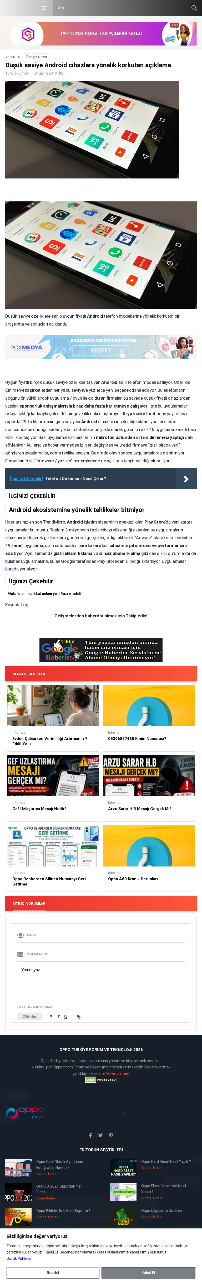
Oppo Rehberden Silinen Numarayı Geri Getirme (49, 882)
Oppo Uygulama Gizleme (161, 1210)
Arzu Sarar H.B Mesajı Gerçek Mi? (139, 808)
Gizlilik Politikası (19, 1258)
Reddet (53, 1273)
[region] (101, 1255)
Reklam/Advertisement (110, 1073)
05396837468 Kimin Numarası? (137, 738)
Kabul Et (148, 1273)
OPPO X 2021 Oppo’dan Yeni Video (59, 1189)
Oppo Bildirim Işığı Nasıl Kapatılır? (63, 1211)
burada (12, 569)
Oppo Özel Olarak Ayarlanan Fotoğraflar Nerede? (59, 1165)
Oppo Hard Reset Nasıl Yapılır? (166, 1161)
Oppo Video (45, 1198)
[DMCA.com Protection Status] (101, 1080)
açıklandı (57, 324)
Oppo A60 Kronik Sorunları (133, 879)
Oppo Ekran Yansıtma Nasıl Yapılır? (163, 1189)
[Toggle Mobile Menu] (44, 7)
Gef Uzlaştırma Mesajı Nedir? (39, 808)
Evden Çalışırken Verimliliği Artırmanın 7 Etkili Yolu (49, 741)
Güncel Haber (47, 1173)
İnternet (18, 732)
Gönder (30, 1016)
